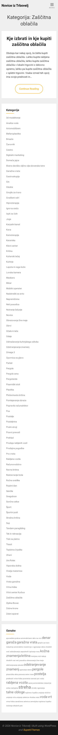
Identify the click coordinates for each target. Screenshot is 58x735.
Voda (8, 576)
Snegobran (11, 496)
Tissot (9, 544)
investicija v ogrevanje (32, 647)
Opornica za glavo (15, 357)
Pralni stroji (11, 427)
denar (46, 638)
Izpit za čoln (12, 213)
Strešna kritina (13, 518)
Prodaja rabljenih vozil (16, 443)
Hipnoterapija (12, 203)
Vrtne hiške (11, 587)
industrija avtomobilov (14, 647)
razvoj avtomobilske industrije (39, 683)
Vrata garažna (13, 581)
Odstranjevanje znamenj (17, 347)
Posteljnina (11, 421)
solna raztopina (12, 688)
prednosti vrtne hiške (14, 679)
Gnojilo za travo (13, 192)
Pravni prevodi (13, 432)
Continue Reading (29, 88)
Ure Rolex (10, 560)
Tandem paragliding (15, 528)
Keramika (10, 240)
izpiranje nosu (34, 652)
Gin (7, 181)
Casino (9, 150)
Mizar (9, 283)
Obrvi (8, 325)
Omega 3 (10, 352)
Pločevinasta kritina (15, 395)
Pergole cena (12, 373)
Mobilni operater (14, 288)
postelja (40, 674)
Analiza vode (12, 123)
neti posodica (21, 660)
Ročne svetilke (13, 480)
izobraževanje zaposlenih (19, 652)
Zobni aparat (12, 613)
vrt (50, 697)
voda (43, 697)
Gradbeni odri (12, 197)
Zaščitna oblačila (14, 597)
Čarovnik (10, 144)
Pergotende (11, 379)
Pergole (9, 368)
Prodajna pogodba (15, 448)
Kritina (9, 251)
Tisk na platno (13, 539)
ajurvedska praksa (13, 638)
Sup (8, 523)
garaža (11, 642)
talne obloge (15, 692)
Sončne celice (12, 501)
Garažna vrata (13, 171)
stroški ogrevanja (38, 688)
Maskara (10, 277)
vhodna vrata (34, 697)
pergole (37, 669)
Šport (8, 507)
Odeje (9, 336)
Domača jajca (12, 160)
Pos (8, 411)
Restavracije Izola (14, 475)
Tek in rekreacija (13, 533)
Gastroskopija (13, 176)
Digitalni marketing (15, 155)
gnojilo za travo (43, 643)
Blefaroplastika (13, 133)
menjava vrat (36, 656)
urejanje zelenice (22, 697)
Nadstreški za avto (15, 293)
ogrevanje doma (25, 670)
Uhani (9, 555)
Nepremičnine (12, 299)
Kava (8, 229)
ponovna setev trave (26, 674)
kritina (25, 656)
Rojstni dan (11, 485)
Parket (9, 363)
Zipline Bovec (12, 603)
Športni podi (12, 512)
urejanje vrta (11, 697)
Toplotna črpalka (14, 549)
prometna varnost (30, 679)
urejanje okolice (44, 693)
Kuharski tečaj (13, 256)
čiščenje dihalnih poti (14, 706)
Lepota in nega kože (15, 267)
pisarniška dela (12, 674)
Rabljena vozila (13, 459)
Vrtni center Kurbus (15, 592)
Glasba (9, 187)
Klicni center (12, 246)
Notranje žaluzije (14, 309)
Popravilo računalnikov (17, 405)
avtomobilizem (26, 638)
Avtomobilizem (13, 128)
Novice (9, 315)
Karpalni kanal (13, 224)
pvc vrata (40, 679)
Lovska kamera (13, 272)
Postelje (10, 416)
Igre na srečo (12, 208)
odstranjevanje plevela (14, 665)
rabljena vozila (17, 682)
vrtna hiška (10, 702)
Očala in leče (12, 331)
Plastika (10, 389)
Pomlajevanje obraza (16, 400)
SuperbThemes (31, 729)
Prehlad (10, 438)
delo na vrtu (36, 638)
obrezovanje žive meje (35, 660)
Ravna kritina (12, 469)
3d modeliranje (13, 117)
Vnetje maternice (14, 571)
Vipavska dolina (13, 565)
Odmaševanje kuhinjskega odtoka (22, 342)
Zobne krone (12, 608)
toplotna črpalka (31, 693)
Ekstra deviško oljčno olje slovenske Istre (25, 166)
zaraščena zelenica (22, 702)
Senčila (9, 491)
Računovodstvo (13, 464)
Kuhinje (9, 262)
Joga (8, 219)
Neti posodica (12, 304)
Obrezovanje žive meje (16, 320)
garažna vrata (27, 642)
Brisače (9, 139)
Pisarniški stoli (13, 384)
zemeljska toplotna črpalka (40, 702)
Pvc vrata (10, 453)
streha (24, 687)
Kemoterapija (12, 235)
